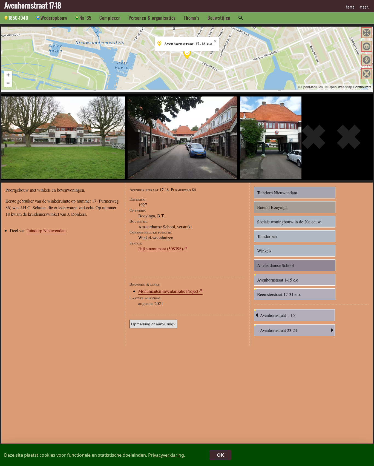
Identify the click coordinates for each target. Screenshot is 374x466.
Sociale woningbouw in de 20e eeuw (289, 222)
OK (220, 455)
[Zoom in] (8, 75)
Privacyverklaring (166, 455)
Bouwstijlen (219, 18)
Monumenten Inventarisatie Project (168, 291)
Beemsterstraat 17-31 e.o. (279, 294)
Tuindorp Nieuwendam (47, 230)
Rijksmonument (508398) (160, 248)
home (350, 7)
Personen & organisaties (152, 18)
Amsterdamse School (275, 265)
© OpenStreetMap (338, 86)
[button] (366, 32)
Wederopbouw (54, 18)
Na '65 (85, 18)
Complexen (110, 18)
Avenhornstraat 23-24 (278, 330)
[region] (187, 58)
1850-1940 (18, 18)
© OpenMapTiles (310, 86)
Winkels (264, 251)
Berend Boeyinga (272, 207)
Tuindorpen (267, 236)
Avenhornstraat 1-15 (277, 315)
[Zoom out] (8, 83)
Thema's (192, 18)
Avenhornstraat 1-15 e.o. (278, 280)
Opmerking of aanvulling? (153, 324)
